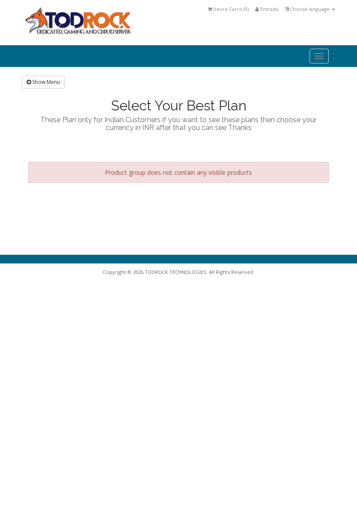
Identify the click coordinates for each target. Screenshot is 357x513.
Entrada (268, 9)
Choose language (310, 9)
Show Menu (45, 82)
